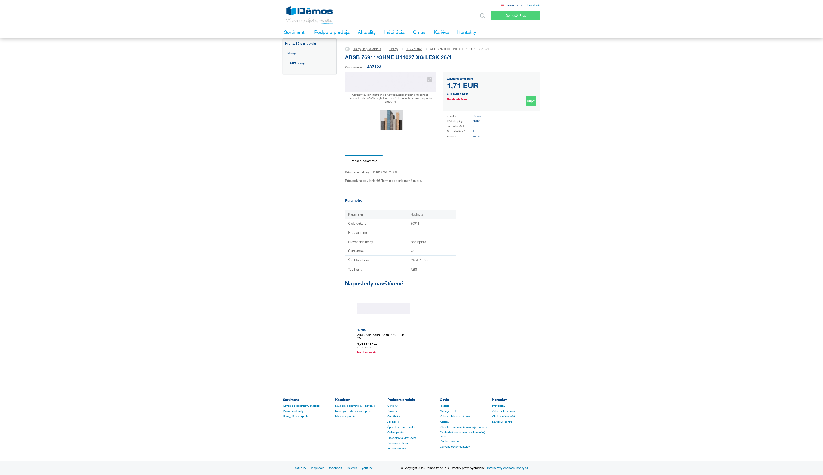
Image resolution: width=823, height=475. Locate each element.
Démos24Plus (516, 15)
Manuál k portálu (345, 416)
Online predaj (395, 432)
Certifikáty (393, 416)
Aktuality (300, 468)
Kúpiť (531, 101)
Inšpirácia (317, 468)
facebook (335, 468)
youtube (367, 468)
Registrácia (533, 4)
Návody (392, 411)
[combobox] (512, 4)
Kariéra (444, 421)
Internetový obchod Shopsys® (507, 468)
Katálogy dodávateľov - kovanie (355, 405)
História (444, 405)
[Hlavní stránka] (349, 48)
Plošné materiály (293, 411)
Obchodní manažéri (504, 416)
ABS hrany (297, 63)
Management (448, 411)
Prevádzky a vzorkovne (401, 437)
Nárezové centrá (502, 421)
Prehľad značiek (450, 441)
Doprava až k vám (398, 443)
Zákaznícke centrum (504, 411)
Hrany (291, 53)
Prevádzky (498, 405)
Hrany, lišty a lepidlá (300, 43)
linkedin (352, 468)
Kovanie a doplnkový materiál (301, 405)
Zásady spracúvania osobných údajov (464, 427)
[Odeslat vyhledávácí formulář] (482, 15)
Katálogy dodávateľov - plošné (354, 411)
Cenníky (392, 405)
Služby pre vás (396, 448)
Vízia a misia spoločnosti (455, 416)
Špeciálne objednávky (401, 427)
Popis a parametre (364, 161)
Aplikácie (393, 421)
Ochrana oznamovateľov (455, 446)
